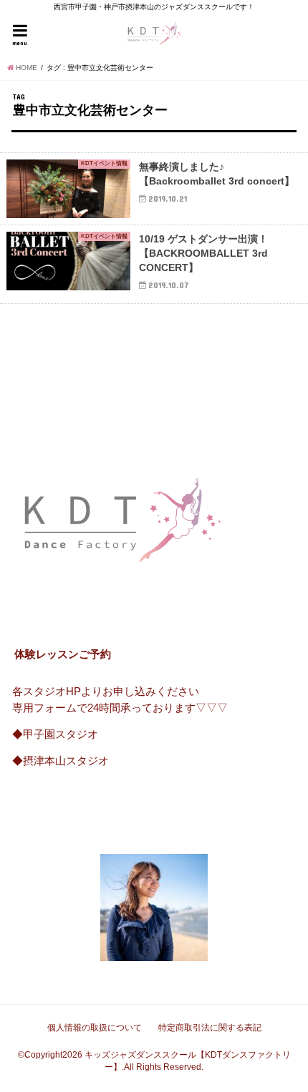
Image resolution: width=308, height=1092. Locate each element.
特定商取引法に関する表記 (209, 1027)
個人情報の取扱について (94, 1027)
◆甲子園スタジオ (55, 734)
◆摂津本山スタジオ (60, 761)
